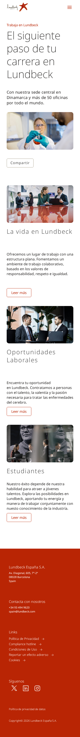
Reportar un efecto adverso (28, 654)
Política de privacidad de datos (27, 709)
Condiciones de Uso (23, 649)
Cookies (14, 660)
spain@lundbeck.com (22, 611)
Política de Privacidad (24, 638)
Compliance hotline (22, 644)
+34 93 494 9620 (19, 607)
